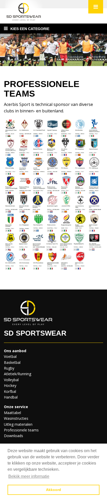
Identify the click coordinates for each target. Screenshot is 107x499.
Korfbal (10, 391)
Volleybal (11, 379)
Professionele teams (21, 430)
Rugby (9, 368)
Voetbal (10, 356)
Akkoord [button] (53, 490)
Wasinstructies (16, 418)
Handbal (11, 397)
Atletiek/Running (17, 373)
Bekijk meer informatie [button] (28, 476)
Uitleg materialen (18, 424)
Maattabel (12, 412)
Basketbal (12, 362)
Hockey (10, 385)
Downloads (13, 435)
